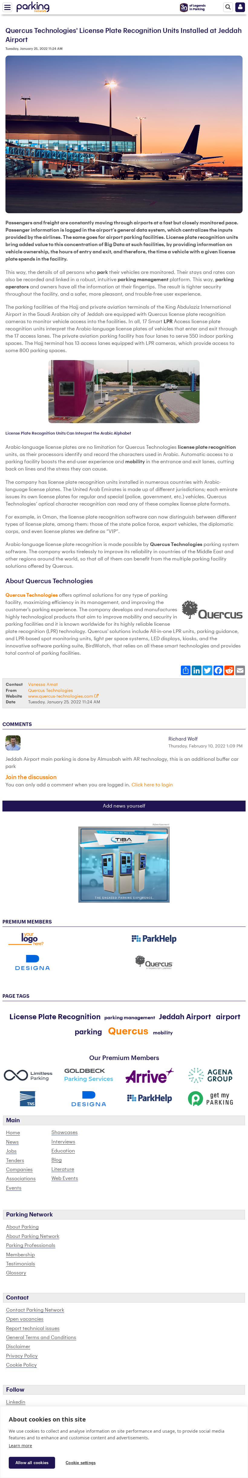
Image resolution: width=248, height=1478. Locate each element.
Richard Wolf (183, 739)
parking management (129, 1017)
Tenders (15, 1160)
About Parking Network (32, 1236)
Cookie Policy (21, 1365)
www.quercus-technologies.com (61, 696)
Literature (62, 1169)
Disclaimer (18, 1346)
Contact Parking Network (35, 1310)
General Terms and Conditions (41, 1337)
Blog (56, 1160)
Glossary (16, 1273)
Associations (21, 1178)
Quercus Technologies (31, 595)
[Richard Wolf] (13, 742)
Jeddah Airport (185, 1016)
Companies (19, 1169)
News (12, 1142)
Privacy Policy (22, 1356)
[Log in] (240, 7)
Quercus (128, 1031)
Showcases (64, 1132)
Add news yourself (124, 806)
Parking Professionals (30, 1245)
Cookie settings (81, 1462)
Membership (20, 1254)
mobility (163, 1032)
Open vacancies (25, 1319)
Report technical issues (33, 1328)
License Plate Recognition (55, 1016)
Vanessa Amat (43, 684)
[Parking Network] (33, 5)
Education (63, 1151)
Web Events (64, 1178)
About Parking (22, 1227)
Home (13, 1132)
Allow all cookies (31, 1462)
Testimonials (20, 1263)
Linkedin (15, 1402)
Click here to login (152, 784)
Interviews (63, 1141)
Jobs (11, 1151)
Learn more (20, 1445)
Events (13, 1188)
